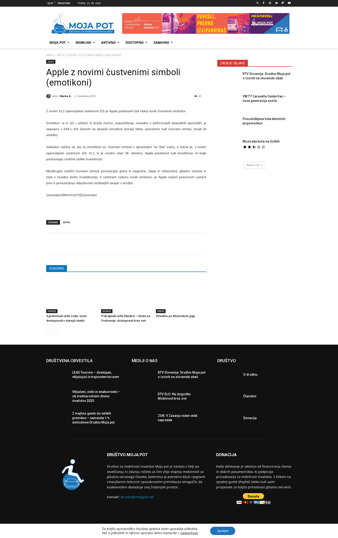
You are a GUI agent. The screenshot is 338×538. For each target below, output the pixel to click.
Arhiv (50, 55)
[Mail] (276, 3)
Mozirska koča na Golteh (261, 141)
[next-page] (56, 331)
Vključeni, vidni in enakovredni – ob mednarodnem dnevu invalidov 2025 (96, 396)
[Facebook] (263, 3)
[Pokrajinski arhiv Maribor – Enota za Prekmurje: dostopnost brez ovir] (126, 295)
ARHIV (66, 222)
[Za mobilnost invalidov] (83, 24)
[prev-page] (49, 331)
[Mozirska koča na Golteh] (228, 148)
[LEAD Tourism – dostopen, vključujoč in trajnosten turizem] (57, 376)
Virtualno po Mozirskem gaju (175, 316)
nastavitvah (189, 533)
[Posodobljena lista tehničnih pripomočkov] (228, 125)
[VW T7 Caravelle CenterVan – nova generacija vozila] (228, 103)
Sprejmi (222, 531)
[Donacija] (228, 419)
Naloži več (253, 165)
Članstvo (249, 396)
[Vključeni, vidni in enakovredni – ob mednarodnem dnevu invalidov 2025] (57, 397)
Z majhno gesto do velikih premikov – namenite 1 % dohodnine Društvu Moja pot (93, 418)
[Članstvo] (228, 397)
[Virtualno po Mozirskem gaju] (181, 295)
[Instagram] (270, 3)
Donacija (250, 418)
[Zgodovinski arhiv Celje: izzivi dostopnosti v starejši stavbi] (71, 295)
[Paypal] (282, 3)
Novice (52, 311)
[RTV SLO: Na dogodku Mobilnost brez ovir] (143, 397)
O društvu (250, 374)
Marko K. (65, 96)
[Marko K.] (49, 96)
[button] (257, 3)
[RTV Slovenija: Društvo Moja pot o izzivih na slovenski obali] (228, 80)
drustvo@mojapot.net (137, 497)
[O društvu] (228, 376)
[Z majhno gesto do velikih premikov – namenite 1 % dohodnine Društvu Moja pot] (57, 419)
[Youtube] (289, 3)
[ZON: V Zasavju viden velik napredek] (143, 419)
